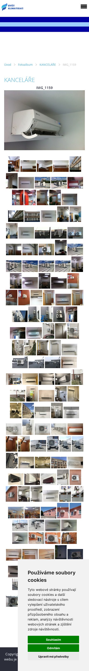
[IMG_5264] (18, 354)
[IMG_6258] (63, 483)
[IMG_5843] (42, 417)
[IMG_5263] (73, 337)
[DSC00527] (75, 517)
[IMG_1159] (20, 542)
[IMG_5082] (30, 287)
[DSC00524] (48, 517)
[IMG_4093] (12, 237)
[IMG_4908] (75, 170)
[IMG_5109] (11, 304)
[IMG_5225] (48, 337)
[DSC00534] (36, 529)
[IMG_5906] (16, 417)
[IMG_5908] (59, 467)
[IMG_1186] (32, 517)
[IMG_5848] (42, 433)
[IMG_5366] (30, 383)
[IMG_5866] (11, 450)
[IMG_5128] (20, 320)
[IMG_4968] (18, 203)
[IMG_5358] (20, 366)
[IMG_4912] (12, 187)
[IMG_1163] (36, 542)
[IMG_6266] (51, 500)
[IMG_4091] (63, 220)
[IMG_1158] (69, 529)
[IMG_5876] (12, 467)
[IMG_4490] (46, 254)
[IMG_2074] (16, 576)
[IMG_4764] (28, 170)
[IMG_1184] (16, 517)
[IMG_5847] (28, 433)
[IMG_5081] (16, 287)
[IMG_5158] (34, 320)
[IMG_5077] (30, 270)
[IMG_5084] (59, 287)
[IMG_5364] (69, 366)
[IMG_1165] (69, 542)
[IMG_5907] (28, 417)
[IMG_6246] (32, 483)
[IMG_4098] (42, 237)
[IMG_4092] (75, 220)
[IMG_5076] (14, 270)
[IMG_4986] (55, 203)
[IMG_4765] (44, 170)
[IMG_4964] (42, 187)
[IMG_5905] (42, 467)
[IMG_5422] (77, 383)
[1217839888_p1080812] (14, 559)
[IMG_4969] (30, 203)
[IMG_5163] (34, 337)
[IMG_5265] (30, 354)
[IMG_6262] (11, 500)
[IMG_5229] (61, 337)
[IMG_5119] (63, 304)
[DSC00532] (20, 529)
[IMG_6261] (75, 483)
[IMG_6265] (36, 500)
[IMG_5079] (63, 270)
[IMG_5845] (71, 417)
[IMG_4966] (75, 187)
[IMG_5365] (14, 383)
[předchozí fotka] (11, 120)
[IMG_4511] (61, 254)
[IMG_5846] (14, 433)
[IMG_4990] (32, 220)
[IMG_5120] (77, 304)
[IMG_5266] (42, 354)
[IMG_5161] (71, 320)
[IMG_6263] (24, 500)
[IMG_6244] (16, 483)
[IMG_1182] (77, 500)
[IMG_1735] (14, 605)
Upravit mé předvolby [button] (53, 656)
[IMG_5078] (46, 270)
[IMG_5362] (36, 366)
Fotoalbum (25, 65)
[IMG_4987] (69, 203)
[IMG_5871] (53, 450)
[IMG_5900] (61, 400)
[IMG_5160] (59, 320)
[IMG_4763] (14, 170)
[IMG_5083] (44, 287)
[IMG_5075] (75, 254)
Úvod (7, 65)
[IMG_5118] (49, 304)
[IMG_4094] (26, 237)
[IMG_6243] (75, 467)
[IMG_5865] (75, 433)
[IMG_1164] (52, 542)
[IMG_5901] (73, 400)
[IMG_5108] (73, 287)
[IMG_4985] (42, 203)
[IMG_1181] (65, 500)
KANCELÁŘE (48, 65)
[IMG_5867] (24, 450)
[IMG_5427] (46, 400)
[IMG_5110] (24, 304)
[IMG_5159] (46, 320)
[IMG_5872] (65, 450)
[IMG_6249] (48, 483)
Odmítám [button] (53, 648)
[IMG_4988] (16, 220)
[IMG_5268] (69, 354)
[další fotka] (78, 120)
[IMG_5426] (32, 400)
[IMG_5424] (17, 400)
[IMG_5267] (55, 354)
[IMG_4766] (61, 170)
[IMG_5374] (63, 383)
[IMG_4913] (26, 187)
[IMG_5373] (46, 383)
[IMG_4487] (30, 254)
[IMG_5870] (38, 450)
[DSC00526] (63, 517)
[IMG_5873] (77, 450)
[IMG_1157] (52, 529)
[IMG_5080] (77, 270)
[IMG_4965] (59, 187)
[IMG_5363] (52, 366)
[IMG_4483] (75, 237)
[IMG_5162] (17, 337)
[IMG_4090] (48, 220)
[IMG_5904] (26, 467)
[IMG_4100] (59, 237)
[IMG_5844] (57, 417)
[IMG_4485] (14, 254)
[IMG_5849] (59, 433)
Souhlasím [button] (53, 639)
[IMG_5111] (36, 304)
